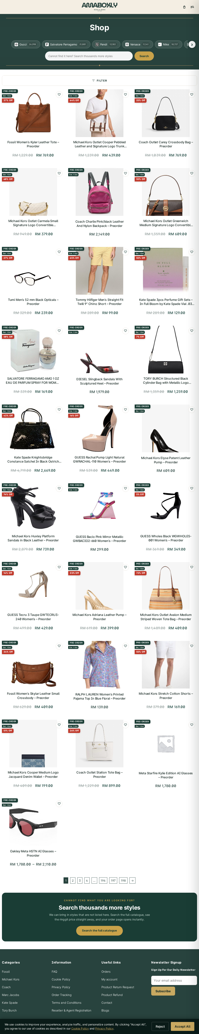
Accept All (182, 1026)
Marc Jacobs (10, 995)
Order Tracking (62, 995)
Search (144, 56)
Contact (106, 1002)
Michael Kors (10, 979)
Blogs (105, 1010)
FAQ (54, 971)
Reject (160, 1026)
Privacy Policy (61, 987)
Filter (102, 80)
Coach (6, 987)
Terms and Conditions (67, 1002)
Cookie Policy (61, 979)
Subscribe (163, 991)
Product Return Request (117, 987)
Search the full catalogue (99, 930)
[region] (99, 44)
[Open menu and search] (192, 7)
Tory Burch (9, 1010)
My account (109, 979)
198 (123, 880)
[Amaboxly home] (99, 7)
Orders (106, 971)
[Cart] (184, 7)
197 (113, 880)
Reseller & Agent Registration (71, 1010)
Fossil (6, 971)
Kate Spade (10, 1002)
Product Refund (112, 995)
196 (103, 880)
